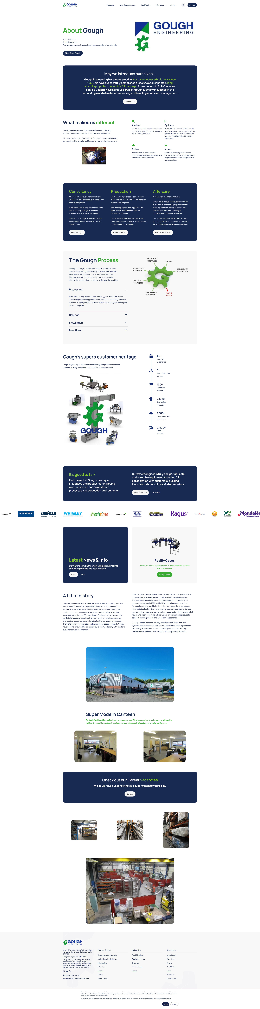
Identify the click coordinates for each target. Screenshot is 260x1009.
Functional (75, 330)
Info (82, 575)
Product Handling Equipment (107, 959)
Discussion (75, 289)
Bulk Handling (102, 963)
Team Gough (171, 959)
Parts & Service (102, 979)
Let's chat (156, 493)
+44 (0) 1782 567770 (73, 975)
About (172, 5)
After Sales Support (127, 5)
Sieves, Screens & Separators (107, 955)
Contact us (170, 975)
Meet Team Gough (73, 53)
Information (159, 5)
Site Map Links (171, 979)
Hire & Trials (145, 5)
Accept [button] (166, 1004)
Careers (130, 794)
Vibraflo (100, 975)
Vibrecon (101, 971)
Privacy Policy (103, 995)
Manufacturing (137, 967)
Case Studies (171, 967)
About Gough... (119, 232)
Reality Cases (164, 574)
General (134, 971)
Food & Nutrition (137, 955)
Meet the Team (140, 492)
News (73, 574)
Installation (76, 322)
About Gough (171, 955)
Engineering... (77, 232)
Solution (74, 315)
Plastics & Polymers (138, 959)
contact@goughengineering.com (77, 978)
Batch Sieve (101, 967)
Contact (192, 5)
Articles (169, 971)
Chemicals (135, 963)
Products (110, 5)
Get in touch (130, 101)
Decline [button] (174, 1004)
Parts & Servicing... (163, 232)
